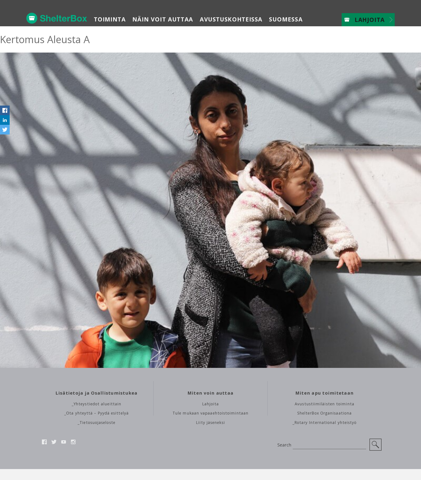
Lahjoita (370, 20)
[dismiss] (5, 101)
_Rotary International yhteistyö (325, 422)
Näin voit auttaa (162, 19)
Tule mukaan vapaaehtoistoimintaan (210, 413)
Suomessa (286, 19)
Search (284, 445)
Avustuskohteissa (231, 19)
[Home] (56, 18)
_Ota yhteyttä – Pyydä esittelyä (96, 413)
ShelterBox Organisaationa (324, 413)
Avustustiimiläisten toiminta (324, 403)
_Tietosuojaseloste (96, 422)
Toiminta (110, 19)
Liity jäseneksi (210, 422)
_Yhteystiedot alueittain (96, 403)
